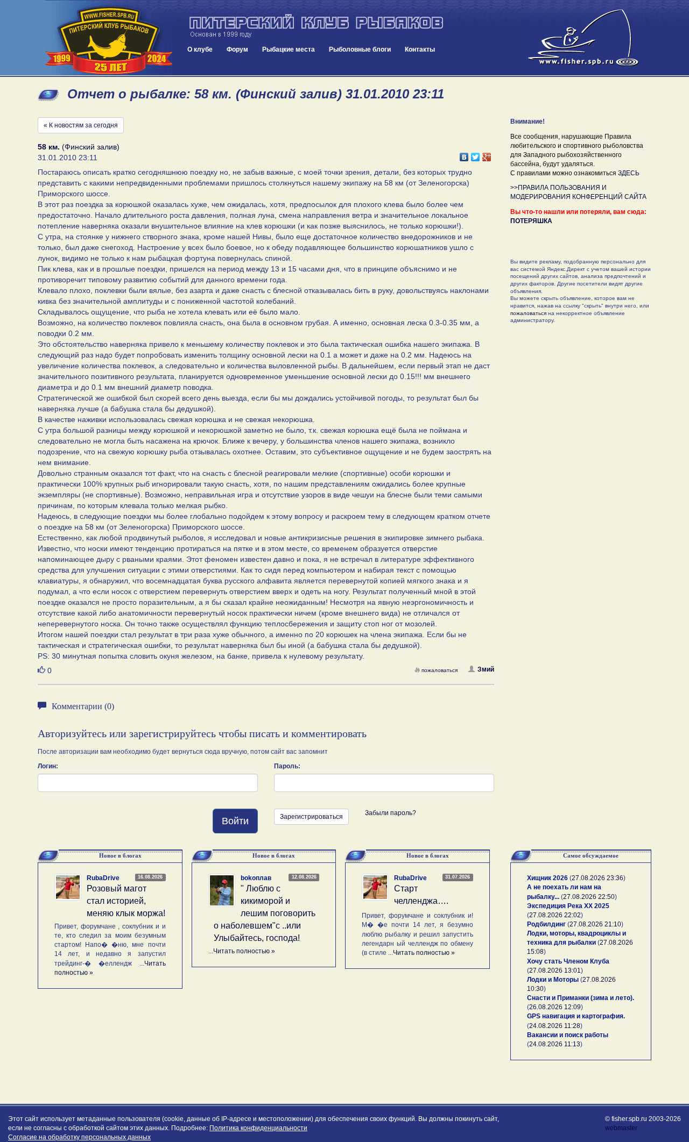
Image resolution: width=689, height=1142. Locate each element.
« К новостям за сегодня (81, 125)
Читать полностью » (244, 951)
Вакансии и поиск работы (567, 1035)
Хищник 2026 (547, 878)
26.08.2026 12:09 (555, 1007)
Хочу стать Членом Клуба (568, 961)
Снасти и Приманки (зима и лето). (580, 998)
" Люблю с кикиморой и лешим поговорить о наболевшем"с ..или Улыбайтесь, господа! (264, 913)
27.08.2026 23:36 (597, 878)
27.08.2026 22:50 (589, 897)
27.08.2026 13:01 (555, 970)
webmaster (621, 1128)
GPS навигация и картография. (576, 1016)
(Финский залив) (78, 146)
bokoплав (256, 878)
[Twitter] (475, 154)
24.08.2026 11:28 (554, 1026)
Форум (237, 49)
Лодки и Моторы (553, 979)
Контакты (420, 49)
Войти (235, 821)
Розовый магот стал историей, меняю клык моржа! (126, 901)
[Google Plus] (487, 154)
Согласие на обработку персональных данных (79, 1137)
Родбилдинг (546, 924)
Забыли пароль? (390, 813)
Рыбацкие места (288, 49)
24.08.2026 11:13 (554, 1044)
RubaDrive (103, 878)
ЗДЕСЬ (628, 173)
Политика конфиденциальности (258, 1128)
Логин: (48, 766)
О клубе (200, 49)
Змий (485, 669)
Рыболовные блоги (360, 49)
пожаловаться (439, 670)
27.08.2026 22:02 (555, 915)
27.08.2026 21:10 (595, 924)
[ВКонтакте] (464, 154)
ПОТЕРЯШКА (531, 221)
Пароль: (287, 766)
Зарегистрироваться (311, 816)
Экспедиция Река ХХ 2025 (568, 906)
